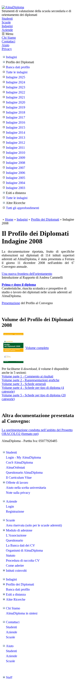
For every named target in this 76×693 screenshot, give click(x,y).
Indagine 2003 (15, 188)
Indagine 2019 (15, 107)
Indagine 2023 (15, 87)
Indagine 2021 (15, 97)
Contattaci (8, 41)
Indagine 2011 (15, 147)
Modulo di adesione (19, 530)
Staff (9, 677)
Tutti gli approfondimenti (22, 208)
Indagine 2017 (15, 117)
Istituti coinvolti (16, 570)
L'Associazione (16, 535)
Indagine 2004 (15, 183)
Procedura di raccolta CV (23, 560)
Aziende (7, 30)
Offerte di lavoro (17, 482)
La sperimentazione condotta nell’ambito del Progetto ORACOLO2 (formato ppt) (37, 432)
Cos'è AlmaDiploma (19, 462)
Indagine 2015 (15, 127)
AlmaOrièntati (15, 467)
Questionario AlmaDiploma (24, 472)
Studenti (7, 18)
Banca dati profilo (18, 67)
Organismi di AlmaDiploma (24, 550)
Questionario (14, 540)
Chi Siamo (9, 37)
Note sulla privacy (18, 492)
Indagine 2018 (15, 112)
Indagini (7, 26)
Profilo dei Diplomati (45, 219)
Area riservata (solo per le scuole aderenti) (34, 525)
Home (9, 219)
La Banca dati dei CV (20, 545)
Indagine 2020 (15, 102)
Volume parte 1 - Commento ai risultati (27, 376)
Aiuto (5, 45)
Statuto (10, 555)
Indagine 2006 (15, 173)
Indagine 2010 (15, 152)
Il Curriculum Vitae (19, 477)
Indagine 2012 (15, 142)
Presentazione (11, 303)
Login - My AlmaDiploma (23, 457)
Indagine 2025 (15, 77)
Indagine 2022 (15, 92)
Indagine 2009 (15, 157)
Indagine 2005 (15, 178)
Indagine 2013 (15, 137)
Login (10, 506)
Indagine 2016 (15, 122)
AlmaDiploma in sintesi (21, 613)
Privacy (7, 49)
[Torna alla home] (13, 7)
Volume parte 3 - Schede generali (24, 384)
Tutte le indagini (16, 72)
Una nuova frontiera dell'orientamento (27, 273)
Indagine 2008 (15, 162)
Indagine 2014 (15, 132)
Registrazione (15, 511)
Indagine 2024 (15, 82)
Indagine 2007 (15, 167)
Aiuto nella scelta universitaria (26, 487)
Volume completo (37, 348)
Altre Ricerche (15, 599)
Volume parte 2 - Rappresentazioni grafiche (30, 380)
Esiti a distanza (16, 594)
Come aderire (15, 565)
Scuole (6, 22)
